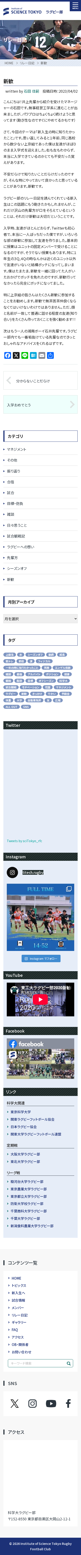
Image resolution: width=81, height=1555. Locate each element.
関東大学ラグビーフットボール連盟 (36, 1134)
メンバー (18, 1307)
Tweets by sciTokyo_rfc (24, 841)
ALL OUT (12, 707)
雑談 (10, 514)
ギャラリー (19, 1322)
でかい (52, 694)
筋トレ (9, 661)
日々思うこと (17, 525)
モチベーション (30, 687)
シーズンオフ (17, 568)
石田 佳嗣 (31, 91)
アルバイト (34, 674)
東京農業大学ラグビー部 (29, 1189)
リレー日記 (19, 1315)
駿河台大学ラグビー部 (27, 1181)
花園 (47, 687)
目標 (30, 681)
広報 (58, 700)
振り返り (13, 471)
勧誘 (51, 654)
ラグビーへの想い (20, 546)
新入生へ (18, 1292)
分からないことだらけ (33, 381)
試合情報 (18, 1300)
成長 (62, 654)
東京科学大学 (21, 1111)
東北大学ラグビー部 (25, 1161)
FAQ (15, 1329)
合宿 (10, 481)
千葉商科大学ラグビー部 (29, 1211)
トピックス (19, 1285)
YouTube (51, 1403)
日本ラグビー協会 (24, 1126)
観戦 (8, 681)
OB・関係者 (20, 1344)
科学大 (63, 681)
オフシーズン (46, 681)
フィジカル (44, 661)
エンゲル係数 (63, 667)
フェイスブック (64, 1403)
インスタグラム (36, 1403)
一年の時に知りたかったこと (22, 667)
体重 (8, 700)
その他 (12, 460)
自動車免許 (34, 700)
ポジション (52, 674)
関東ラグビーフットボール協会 (32, 1119)
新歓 (10, 579)
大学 (19, 700)
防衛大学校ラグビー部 (27, 1203)
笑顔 (46, 667)
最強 (19, 674)
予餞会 (65, 694)
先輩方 (12, 557)
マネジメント (16, 449)
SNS (26, 707)
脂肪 (19, 681)
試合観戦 (11, 687)
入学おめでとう (19, 405)
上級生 (10, 654)
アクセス (18, 1337)
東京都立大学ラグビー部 (29, 1196)
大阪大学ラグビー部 (25, 1154)
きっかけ (37, 694)
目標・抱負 (15, 503)
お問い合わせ (21, 1352)
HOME (16, 1278)
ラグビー (11, 694)
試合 (10, 492)
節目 (21, 661)
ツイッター (19, 1403)
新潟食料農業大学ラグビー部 (32, 1225)
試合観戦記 (16, 536)
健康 (67, 674)
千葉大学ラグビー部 (25, 1218)
